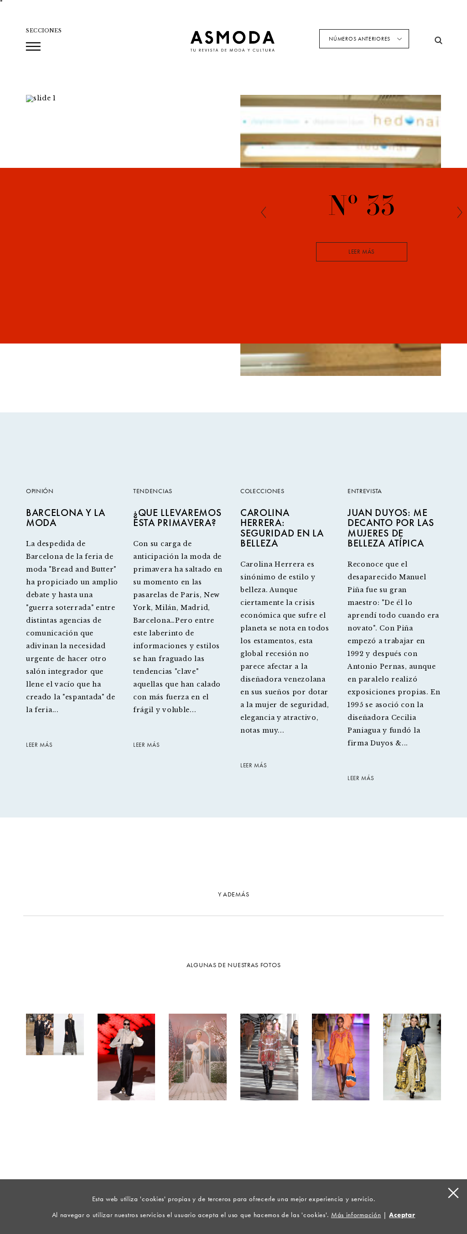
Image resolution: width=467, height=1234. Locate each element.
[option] (361, 250)
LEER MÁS (39, 745)
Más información (356, 1214)
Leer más (361, 251)
